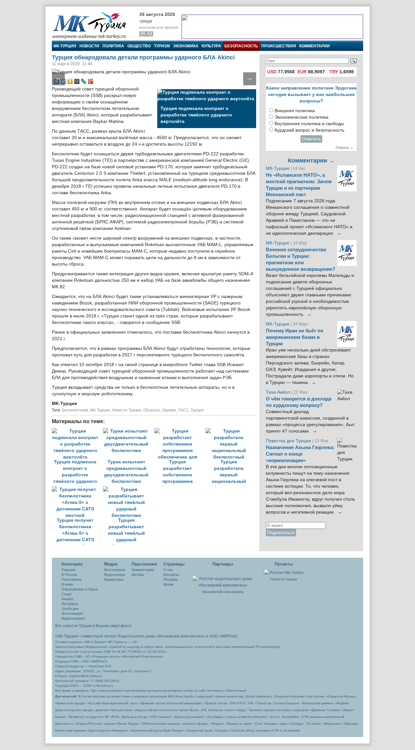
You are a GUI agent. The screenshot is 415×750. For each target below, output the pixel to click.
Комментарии (314, 46)
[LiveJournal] (83, 81)
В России (69, 575)
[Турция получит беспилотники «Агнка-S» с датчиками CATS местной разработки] (77, 489)
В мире (67, 584)
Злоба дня (70, 609)
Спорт (67, 594)
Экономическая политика (301, 117)
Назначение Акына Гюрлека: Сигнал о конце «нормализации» (300, 454)
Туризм (162, 46)
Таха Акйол (278, 392)
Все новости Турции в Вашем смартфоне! (93, 626)
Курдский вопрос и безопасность (309, 130)
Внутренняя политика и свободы (309, 123)
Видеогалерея (73, 618)
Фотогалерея (72, 613)
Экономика (185, 46)
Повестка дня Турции (289, 440)
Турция (197, 410)
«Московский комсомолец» (180, 636)
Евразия (68, 570)
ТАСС (183, 410)
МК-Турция (64, 46)
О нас (168, 570)
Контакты (171, 575)
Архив (168, 584)
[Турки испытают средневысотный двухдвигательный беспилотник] (128, 431)
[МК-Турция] (92, 25)
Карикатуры (114, 579)
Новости (89, 46)
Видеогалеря (114, 575)
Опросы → (344, 147)
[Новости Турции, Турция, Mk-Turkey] (283, 572)
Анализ (67, 599)
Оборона (151, 410)
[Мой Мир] (77, 81)
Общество (139, 46)
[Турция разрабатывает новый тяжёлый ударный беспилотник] (128, 489)
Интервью (70, 604)
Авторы (138, 575)
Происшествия (278, 46)
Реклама (170, 579)
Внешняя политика (295, 110)
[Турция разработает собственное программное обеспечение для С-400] (180, 431)
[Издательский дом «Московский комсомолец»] (222, 578)
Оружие (169, 410)
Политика (113, 46)
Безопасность (241, 46)
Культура (211, 46)
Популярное (72, 579)
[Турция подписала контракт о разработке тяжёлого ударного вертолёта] (77, 431)
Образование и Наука (80, 589)
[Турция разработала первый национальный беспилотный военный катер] (230, 431)
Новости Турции (126, 410)
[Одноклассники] (70, 81)
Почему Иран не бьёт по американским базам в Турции (294, 337)
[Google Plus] (90, 81)
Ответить (311, 139)
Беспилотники (75, 410)
